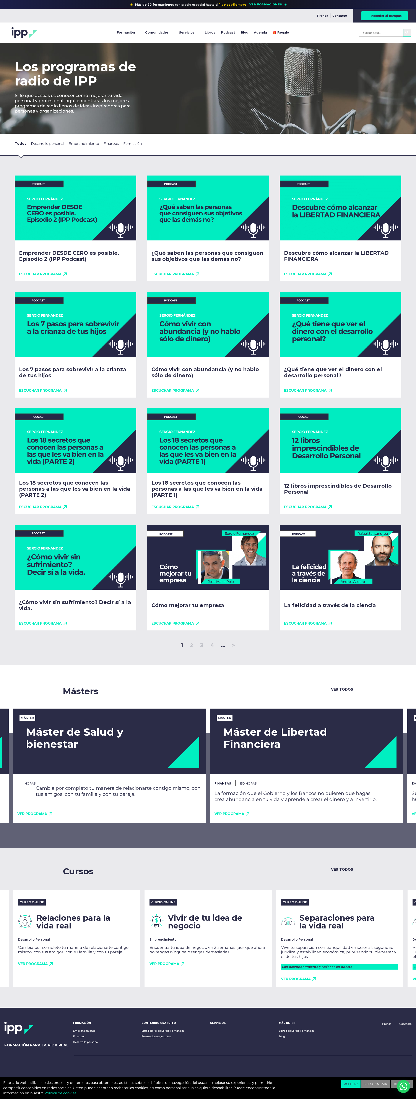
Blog (244, 32)
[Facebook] (91, 1067)
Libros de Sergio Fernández (296, 1030)
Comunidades (157, 32)
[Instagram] (118, 1067)
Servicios (187, 32)
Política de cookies (60, 1093)
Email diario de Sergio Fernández (162, 1030)
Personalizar (375, 1084)
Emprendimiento (84, 1030)
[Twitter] (104, 1067)
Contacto (339, 15)
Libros (210, 32)
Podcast (228, 32)
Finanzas (78, 1036)
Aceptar (351, 1084)
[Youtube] (77, 1067)
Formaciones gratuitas (156, 1036)
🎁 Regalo (281, 32)
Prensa (322, 15)
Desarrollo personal (85, 1042)
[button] (398, 144)
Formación (126, 32)
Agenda (260, 32)
